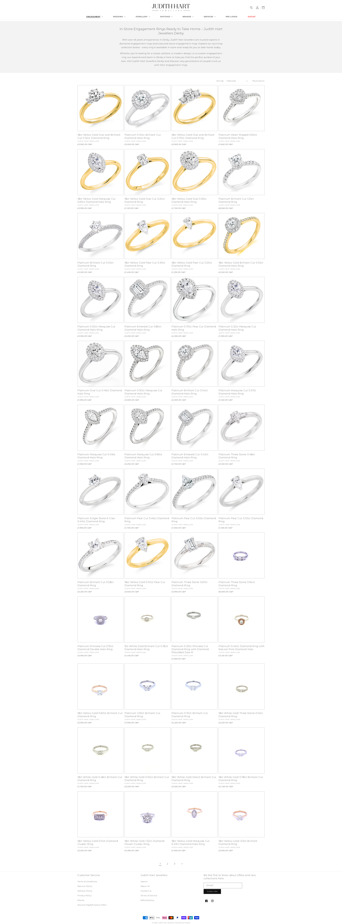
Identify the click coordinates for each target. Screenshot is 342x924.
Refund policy (147, 900)
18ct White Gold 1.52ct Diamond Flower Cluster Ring (144, 843)
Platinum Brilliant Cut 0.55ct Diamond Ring (95, 264)
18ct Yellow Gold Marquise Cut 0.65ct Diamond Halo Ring (96, 200)
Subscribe (212, 891)
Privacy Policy (84, 895)
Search (144, 881)
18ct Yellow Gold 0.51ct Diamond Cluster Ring (97, 843)
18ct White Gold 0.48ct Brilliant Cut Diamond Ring (99, 779)
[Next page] (182, 864)
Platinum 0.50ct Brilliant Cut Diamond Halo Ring (143, 136)
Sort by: (220, 81)
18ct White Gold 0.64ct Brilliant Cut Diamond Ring (194, 779)
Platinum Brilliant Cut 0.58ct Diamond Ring (95, 584)
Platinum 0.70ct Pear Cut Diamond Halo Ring (194, 328)
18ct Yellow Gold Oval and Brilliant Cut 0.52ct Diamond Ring (99, 136)
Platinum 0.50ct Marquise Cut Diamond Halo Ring (96, 328)
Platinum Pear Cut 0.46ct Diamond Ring (147, 520)
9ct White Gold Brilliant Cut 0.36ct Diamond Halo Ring (146, 648)
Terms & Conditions (87, 881)
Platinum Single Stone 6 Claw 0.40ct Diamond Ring (96, 520)
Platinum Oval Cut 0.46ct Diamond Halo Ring (99, 392)
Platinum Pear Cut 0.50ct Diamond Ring (194, 520)
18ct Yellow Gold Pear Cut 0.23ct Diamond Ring (192, 264)
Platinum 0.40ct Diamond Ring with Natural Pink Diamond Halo (242, 648)
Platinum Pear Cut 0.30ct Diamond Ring (241, 520)
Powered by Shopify (182, 923)
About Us (145, 886)
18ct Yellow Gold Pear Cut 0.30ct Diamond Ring (145, 264)
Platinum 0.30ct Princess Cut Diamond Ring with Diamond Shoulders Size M (190, 649)
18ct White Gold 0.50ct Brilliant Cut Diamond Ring (147, 779)
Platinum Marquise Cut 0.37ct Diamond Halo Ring (237, 392)
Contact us (146, 891)
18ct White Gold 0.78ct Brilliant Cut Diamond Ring (241, 779)
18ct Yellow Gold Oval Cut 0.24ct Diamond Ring (145, 200)
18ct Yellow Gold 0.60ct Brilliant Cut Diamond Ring (100, 715)
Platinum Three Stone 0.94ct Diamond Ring (237, 584)
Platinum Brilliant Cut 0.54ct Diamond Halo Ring (190, 392)
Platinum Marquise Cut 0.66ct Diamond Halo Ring (143, 456)
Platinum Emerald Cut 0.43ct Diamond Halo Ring (190, 456)
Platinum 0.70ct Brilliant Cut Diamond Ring (190, 715)
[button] (94, 16)
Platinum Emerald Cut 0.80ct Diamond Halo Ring (143, 328)
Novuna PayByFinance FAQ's (92, 905)
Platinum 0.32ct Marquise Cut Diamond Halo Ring (237, 328)
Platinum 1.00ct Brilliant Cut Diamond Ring (142, 715)
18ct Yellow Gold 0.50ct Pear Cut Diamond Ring (145, 584)
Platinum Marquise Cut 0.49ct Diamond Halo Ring (96, 456)
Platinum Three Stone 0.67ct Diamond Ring (189, 584)
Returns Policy (84, 886)
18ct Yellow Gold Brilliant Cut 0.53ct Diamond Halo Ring (241, 264)
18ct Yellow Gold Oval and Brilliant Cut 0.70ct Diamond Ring (193, 136)
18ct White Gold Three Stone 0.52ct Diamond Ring (241, 715)
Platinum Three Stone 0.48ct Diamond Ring (237, 456)
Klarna (80, 900)
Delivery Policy (84, 891)
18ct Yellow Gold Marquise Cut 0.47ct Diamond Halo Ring (190, 843)
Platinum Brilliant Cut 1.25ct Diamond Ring (236, 200)
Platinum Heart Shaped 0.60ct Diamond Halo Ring (238, 136)
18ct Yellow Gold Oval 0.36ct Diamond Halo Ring (189, 200)
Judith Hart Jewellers (166, 923)
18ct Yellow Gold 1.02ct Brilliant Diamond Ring (238, 843)
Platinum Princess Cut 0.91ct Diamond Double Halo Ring (95, 648)
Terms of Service (149, 895)
